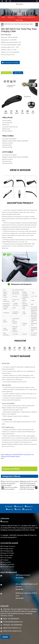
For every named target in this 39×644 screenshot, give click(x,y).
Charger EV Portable (8, 553)
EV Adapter (5, 560)
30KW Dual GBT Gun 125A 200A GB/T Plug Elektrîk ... (28, 488)
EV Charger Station (7, 555)
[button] (36, 24)
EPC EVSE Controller (8, 566)
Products (11, 17)
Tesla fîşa (19, 20)
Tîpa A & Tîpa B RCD (8, 564)
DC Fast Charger (7, 557)
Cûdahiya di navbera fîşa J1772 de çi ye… (26, 594)
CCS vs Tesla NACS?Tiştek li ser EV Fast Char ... (27, 585)
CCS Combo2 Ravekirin (23, 575)
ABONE (5, 637)
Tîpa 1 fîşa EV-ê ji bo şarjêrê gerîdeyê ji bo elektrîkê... (9, 488)
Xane (3, 17)
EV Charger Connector (26, 17)
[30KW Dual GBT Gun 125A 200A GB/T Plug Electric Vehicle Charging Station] (29, 483)
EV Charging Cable (7, 551)
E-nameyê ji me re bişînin (11, 62)
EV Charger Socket (7, 548)
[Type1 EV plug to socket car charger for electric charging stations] (10, 483)
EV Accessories (6, 562)
